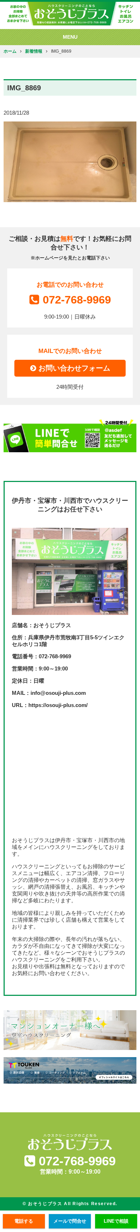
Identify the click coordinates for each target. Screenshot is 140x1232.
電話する (23, 1221)
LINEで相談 (116, 1221)
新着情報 (33, 51)
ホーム (10, 51)
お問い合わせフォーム (73, 368)
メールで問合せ (69, 1221)
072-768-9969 (77, 299)
